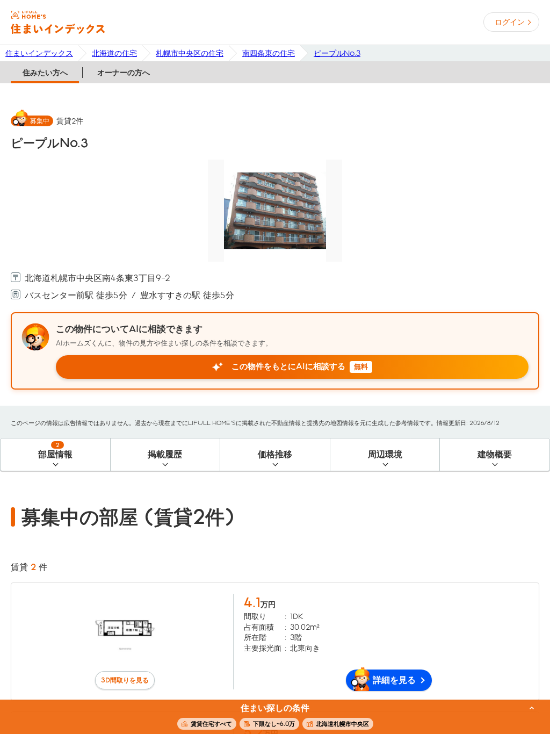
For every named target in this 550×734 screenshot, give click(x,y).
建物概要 (494, 454)
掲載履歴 (165, 454)
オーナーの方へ (123, 72)
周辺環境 (385, 454)
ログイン (510, 22)
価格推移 (275, 454)
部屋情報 (55, 450)
